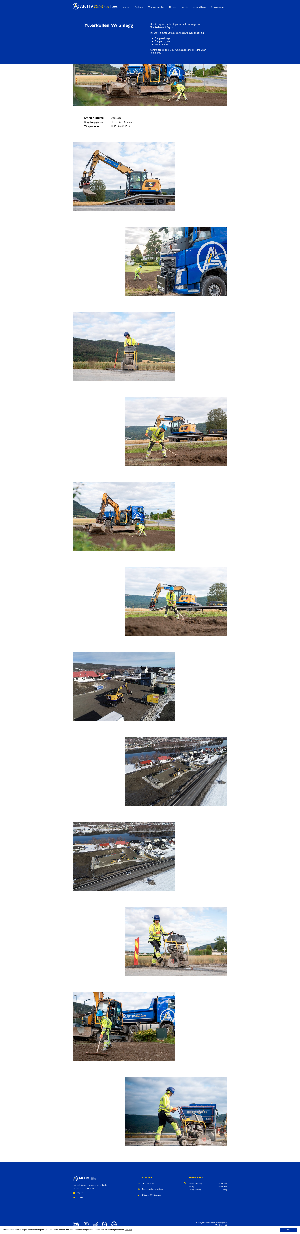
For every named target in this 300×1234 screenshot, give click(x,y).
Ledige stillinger (199, 6)
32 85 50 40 (149, 1183)
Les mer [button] (128, 1230)
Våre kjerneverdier (156, 6)
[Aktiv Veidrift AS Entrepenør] (95, 9)
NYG (225, 1224)
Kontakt (184, 6)
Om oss (172, 6)
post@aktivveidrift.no (155, 1189)
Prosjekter (139, 6)
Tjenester (125, 6)
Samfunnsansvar (218, 6)
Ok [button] (288, 1230)
